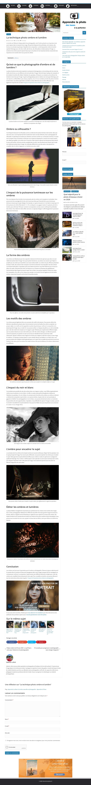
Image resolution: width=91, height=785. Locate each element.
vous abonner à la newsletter (35, 612)
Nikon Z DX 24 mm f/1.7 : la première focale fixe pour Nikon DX (50, 631)
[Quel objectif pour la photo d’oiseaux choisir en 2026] (74, 183)
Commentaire (9, 700)
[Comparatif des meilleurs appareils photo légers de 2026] (67, 258)
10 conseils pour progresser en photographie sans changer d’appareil (46, 649)
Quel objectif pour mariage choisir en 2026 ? (79, 249)
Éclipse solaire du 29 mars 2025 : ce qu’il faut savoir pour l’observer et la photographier (19, 649)
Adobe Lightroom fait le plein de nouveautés (42, 630)
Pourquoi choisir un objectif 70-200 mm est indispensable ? (26, 630)
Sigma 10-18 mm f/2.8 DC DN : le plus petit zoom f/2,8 (9, 630)
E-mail (7, 726)
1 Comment (23, 40)
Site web (7, 733)
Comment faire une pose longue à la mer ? (72, 49)
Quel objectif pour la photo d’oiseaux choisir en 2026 (73, 197)
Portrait (8, 34)
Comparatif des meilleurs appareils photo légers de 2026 (79, 257)
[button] (51, 6)
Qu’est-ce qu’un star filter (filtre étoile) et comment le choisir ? (78, 224)
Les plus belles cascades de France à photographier (33, 630)
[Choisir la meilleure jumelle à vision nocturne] (67, 242)
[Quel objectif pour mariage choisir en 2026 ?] (67, 250)
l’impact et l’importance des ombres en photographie (36, 82)
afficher (16, 58)
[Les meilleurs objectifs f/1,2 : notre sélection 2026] (67, 234)
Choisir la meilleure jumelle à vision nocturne (79, 241)
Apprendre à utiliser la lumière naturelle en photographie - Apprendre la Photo (27, 689)
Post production (66, 82)
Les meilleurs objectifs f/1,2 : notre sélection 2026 (78, 233)
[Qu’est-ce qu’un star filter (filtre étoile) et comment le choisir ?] (67, 225)
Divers (63, 68)
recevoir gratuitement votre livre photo (36, 614)
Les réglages (65, 72)
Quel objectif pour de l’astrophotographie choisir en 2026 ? (78, 215)
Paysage (64, 77)
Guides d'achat (65, 70)
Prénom (64, 151)
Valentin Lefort (10, 40)
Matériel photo (65, 75)
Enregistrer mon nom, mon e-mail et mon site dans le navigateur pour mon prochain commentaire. (33, 740)
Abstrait (64, 65)
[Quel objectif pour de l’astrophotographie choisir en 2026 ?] (67, 216)
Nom (7, 719)
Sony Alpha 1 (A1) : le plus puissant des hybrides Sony (18, 630)
